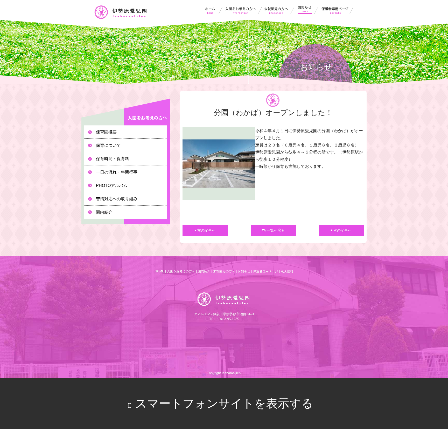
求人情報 (287, 271)
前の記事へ (205, 230)
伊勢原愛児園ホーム (210, 10)
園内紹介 (204, 271)
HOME (159, 271)
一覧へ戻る (275, 230)
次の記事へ (342, 230)
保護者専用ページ (337, 10)
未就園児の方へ (280, 10)
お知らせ (308, 10)
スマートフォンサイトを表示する (224, 403)
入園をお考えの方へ (243, 10)
